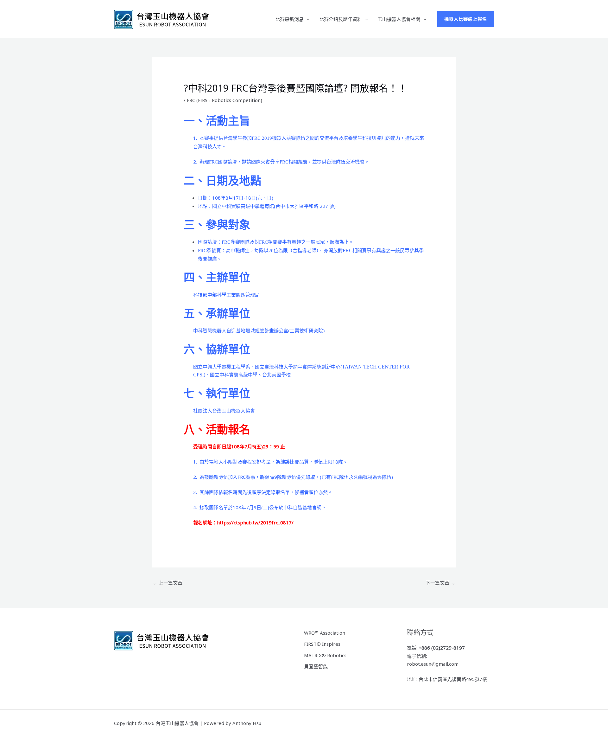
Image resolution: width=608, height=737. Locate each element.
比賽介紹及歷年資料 (340, 19)
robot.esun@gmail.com (433, 664)
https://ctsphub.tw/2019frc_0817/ (255, 522)
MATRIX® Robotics (325, 655)
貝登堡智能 (316, 666)
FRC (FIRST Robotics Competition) (224, 100)
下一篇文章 (440, 583)
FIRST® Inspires (322, 644)
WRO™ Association (324, 633)
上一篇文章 (167, 583)
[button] (307, 19)
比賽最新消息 (289, 19)
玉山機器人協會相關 (398, 19)
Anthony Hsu (246, 723)
